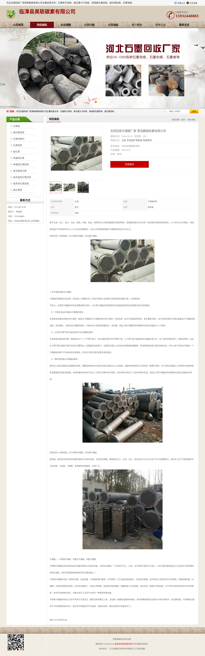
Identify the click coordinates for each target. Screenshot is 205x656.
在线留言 (129, 164)
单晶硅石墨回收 (21, 164)
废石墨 (16, 151)
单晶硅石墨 (18, 158)
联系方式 (184, 24)
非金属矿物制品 (134, 140)
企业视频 (66, 24)
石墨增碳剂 (18, 139)
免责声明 (123, 649)
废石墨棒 (17, 190)
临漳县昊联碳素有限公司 (125, 644)
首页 (183, 120)
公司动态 (113, 24)
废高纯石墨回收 (21, 183)
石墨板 (16, 126)
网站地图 (141, 649)
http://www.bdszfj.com (58, 620)
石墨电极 (17, 145)
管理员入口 (132, 649)
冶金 (124, 140)
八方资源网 (114, 649)
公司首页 (18, 24)
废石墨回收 (18, 132)
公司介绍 (89, 24)
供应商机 (42, 24)
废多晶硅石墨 (20, 171)
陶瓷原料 (147, 140)
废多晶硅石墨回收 (22, 177)
